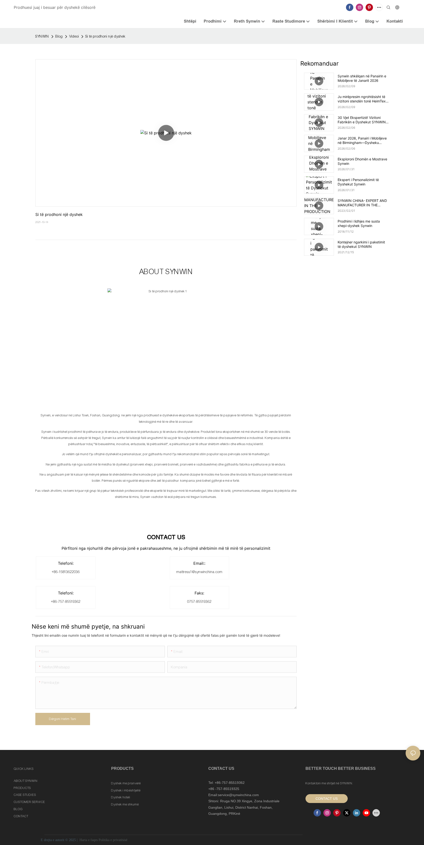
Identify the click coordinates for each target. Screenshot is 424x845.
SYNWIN (42, 36)
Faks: (199, 593)
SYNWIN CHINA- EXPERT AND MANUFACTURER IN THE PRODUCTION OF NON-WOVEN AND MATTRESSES (362, 202)
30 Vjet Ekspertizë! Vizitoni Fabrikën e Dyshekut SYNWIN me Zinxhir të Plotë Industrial (362, 119)
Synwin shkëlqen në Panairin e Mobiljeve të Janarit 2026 (362, 78)
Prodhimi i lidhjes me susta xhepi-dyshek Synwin (359, 223)
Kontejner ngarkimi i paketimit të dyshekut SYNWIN (361, 244)
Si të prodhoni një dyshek (105, 36)
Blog (59, 36)
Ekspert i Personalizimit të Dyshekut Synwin (358, 182)
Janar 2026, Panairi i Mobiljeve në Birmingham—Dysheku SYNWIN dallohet (362, 140)
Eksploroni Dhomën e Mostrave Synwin (362, 161)
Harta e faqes (89, 840)
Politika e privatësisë (113, 840)
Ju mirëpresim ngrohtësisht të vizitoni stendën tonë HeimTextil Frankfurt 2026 (363, 99)
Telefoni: (66, 563)
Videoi (74, 36)
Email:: (199, 563)
